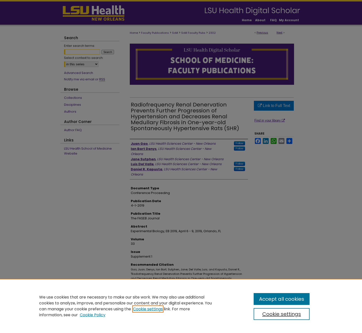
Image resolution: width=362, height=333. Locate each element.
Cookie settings (148, 309)
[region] (181, 306)
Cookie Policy (92, 315)
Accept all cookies (281, 299)
